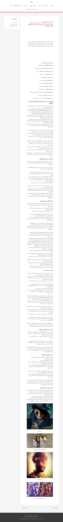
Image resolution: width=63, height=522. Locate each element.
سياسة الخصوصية (32, 5)
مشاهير (52, 5)
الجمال (39, 5)
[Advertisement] (40, 34)
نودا (31, 2)
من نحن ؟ (26, 5)
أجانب (11, 5)
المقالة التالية (24, 507)
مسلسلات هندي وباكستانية (31, 9)
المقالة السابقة (55, 507)
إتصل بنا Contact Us (18, 5)
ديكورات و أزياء (46, 5)
